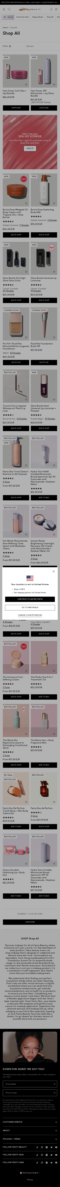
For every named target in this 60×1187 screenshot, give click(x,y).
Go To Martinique (30, 607)
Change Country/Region (30, 615)
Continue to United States (30, 599)
